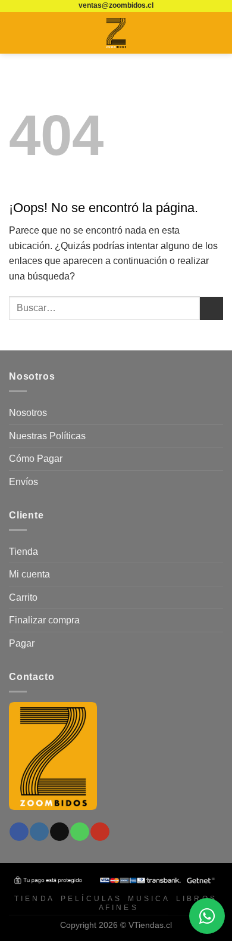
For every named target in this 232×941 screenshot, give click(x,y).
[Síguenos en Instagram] (39, 831)
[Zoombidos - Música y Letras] (116, 33)
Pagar (22, 643)
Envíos (23, 482)
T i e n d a (33, 899)
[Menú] (16, 32)
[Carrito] (217, 33)
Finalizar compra (44, 620)
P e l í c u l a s (90, 899)
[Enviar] (211, 308)
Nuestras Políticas (47, 436)
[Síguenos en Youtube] (99, 831)
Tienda (23, 551)
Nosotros (28, 413)
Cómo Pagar (35, 459)
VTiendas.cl (150, 925)
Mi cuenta (29, 574)
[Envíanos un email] (59, 831)
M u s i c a (148, 899)
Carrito (23, 597)
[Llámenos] (79, 831)
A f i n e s (118, 907)
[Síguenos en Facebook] (19, 831)
